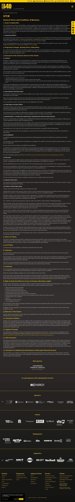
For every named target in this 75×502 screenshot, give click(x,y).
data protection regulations (35, 40)
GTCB (16, 12)
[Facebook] (73, 23)
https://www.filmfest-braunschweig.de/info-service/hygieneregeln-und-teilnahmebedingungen (28, 335)
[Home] (13, 6)
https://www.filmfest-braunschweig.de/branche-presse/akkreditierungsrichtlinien (42, 154)
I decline (16, 499)
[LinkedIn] (73, 32)
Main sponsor (37, 361)
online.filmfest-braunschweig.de (32, 37)
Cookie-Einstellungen (42, 497)
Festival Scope (19, 40)
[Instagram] (73, 25)
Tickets (29, 1)
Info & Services (11, 12)
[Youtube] (73, 28)
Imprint (29, 497)
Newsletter (50, 1)
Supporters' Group (63, 1)
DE (72, 1)
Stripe (32, 44)
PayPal (43, 206)
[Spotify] (73, 30)
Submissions (39, 1)
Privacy (34, 497)
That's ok (21, 499)
